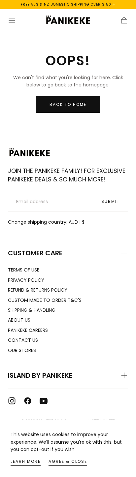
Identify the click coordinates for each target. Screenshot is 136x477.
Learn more (26, 461)
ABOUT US (19, 320)
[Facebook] (27, 401)
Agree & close (68, 461)
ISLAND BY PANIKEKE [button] (40, 375)
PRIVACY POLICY (26, 280)
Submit (110, 201)
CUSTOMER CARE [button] (35, 253)
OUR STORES (22, 350)
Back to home (68, 104)
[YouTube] (43, 401)
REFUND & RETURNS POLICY (37, 290)
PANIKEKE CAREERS (28, 330)
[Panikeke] (29, 153)
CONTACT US (23, 340)
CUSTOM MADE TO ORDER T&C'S (45, 300)
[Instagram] (12, 401)
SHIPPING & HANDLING (31, 310)
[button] (12, 20)
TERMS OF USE (23, 270)
